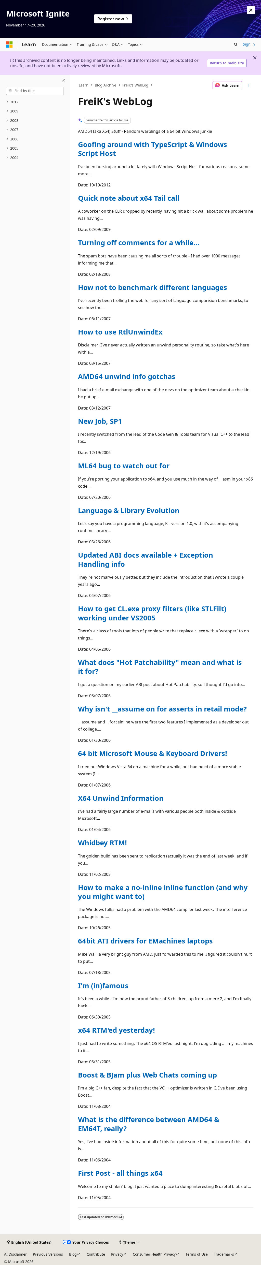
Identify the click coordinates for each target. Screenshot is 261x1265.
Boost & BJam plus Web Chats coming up (147, 1075)
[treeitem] (35, 102)
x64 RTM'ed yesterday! (116, 1030)
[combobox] (35, 91)
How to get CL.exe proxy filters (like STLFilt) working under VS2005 (152, 613)
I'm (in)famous (103, 985)
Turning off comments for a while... (139, 242)
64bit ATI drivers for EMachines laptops (145, 941)
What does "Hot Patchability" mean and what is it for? (160, 667)
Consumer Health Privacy (154, 1254)
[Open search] (236, 44)
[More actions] (248, 85)
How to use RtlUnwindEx (120, 332)
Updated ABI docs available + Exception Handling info (145, 559)
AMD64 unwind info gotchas (126, 376)
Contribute (96, 1254)
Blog (73, 1254)
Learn (83, 85)
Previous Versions (48, 1254)
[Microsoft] (9, 44)
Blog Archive (105, 85)
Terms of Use (197, 1254)
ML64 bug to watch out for (123, 465)
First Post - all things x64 (120, 1173)
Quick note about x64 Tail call (128, 198)
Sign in (249, 44)
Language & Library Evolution (128, 510)
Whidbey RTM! (102, 842)
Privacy (117, 1254)
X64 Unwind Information (121, 798)
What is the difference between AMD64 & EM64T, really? (148, 1124)
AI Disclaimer (15, 1254)
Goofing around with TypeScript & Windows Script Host (152, 149)
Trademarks (224, 1254)
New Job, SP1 (100, 421)
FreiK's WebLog (135, 85)
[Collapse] (63, 81)
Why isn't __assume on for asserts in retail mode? (162, 709)
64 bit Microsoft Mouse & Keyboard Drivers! (152, 753)
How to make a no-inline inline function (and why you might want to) (163, 892)
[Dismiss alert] (251, 10)
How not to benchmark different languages (152, 287)
